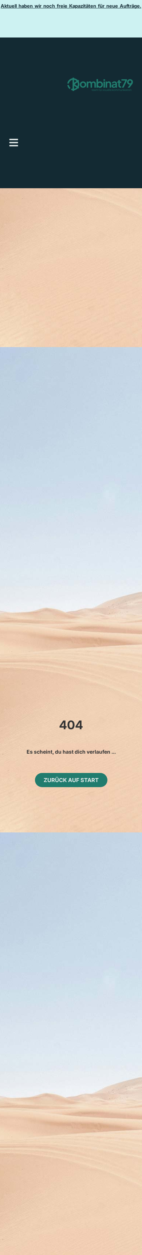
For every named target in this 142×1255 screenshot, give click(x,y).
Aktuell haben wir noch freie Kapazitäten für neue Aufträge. (71, 6)
